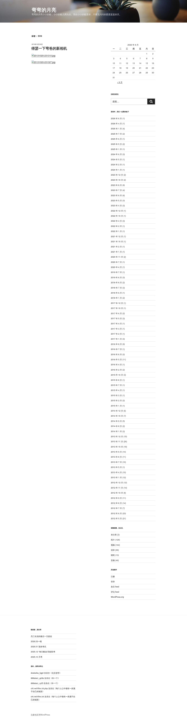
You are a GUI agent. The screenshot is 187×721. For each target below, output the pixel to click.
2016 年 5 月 (116, 359)
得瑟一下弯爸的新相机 (49, 48)
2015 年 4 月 (116, 390)
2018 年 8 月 (116, 282)
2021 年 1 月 (116, 251)
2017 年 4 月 (116, 323)
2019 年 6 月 (116, 277)
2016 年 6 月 (116, 354)
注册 (113, 576)
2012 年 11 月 (117, 487)
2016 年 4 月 (116, 364)
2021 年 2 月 (116, 246)
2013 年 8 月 (116, 456)
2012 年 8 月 (116, 503)
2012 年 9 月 (116, 498)
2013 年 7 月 (116, 462)
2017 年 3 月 (116, 328)
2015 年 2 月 (116, 400)
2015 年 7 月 (116, 385)
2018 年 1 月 (116, 297)
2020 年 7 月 (116, 262)
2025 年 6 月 (116, 138)
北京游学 (55, 672)
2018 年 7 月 (116, 287)
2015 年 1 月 (116, 405)
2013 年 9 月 (116, 451)
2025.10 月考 (36, 656)
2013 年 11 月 (117, 441)
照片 (113, 539)
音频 (113, 560)
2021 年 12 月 (117, 236)
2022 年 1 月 (116, 231)
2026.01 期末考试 (38, 646)
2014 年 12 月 (117, 410)
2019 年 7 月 (116, 272)
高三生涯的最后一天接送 (41, 636)
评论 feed (115, 591)
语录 (113, 550)
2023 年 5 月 (116, 200)
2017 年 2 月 (116, 333)
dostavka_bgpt (37, 672)
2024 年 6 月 (116, 154)
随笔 (113, 555)
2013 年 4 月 (116, 472)
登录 (113, 581)
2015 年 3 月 (116, 395)
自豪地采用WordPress (40, 714)
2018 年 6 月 (116, 292)
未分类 (114, 534)
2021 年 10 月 (117, 241)
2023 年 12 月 (117, 174)
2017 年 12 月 (117, 303)
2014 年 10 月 (117, 415)
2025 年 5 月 (116, 144)
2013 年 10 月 (117, 446)
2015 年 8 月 (116, 380)
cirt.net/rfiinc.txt (37, 696)
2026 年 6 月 (116, 118)
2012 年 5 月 (116, 518)
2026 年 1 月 (116, 128)
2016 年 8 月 (116, 344)
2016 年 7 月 (116, 349)
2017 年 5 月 (116, 318)
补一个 (55, 678)
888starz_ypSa (37, 678)
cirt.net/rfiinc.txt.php (39, 688)
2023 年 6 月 (116, 195)
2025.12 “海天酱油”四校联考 (43, 651)
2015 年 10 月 (117, 374)
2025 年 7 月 (116, 133)
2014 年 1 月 (116, 431)
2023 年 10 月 (117, 179)
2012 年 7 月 (116, 508)
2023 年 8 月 (116, 185)
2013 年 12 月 (117, 436)
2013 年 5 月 (116, 467)
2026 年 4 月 (116, 123)
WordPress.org (117, 596)
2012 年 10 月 (117, 492)
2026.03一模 (36, 641)
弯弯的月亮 (44, 9)
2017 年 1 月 (116, 338)
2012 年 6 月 (116, 513)
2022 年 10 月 (117, 215)
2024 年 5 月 (116, 159)
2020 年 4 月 (116, 267)
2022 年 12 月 (117, 210)
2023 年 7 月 (116, 190)
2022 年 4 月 (116, 220)
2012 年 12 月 (117, 482)
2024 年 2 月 (116, 164)
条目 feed (115, 586)
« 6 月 (119, 82)
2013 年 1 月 (116, 477)
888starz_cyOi (37, 683)
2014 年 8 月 (116, 426)
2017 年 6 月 (116, 313)
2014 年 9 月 (116, 421)
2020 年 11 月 (117, 256)
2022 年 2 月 (116, 226)
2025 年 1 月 (116, 149)
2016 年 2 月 (116, 369)
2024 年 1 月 (116, 169)
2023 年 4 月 (116, 205)
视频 (113, 544)
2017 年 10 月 (117, 308)
